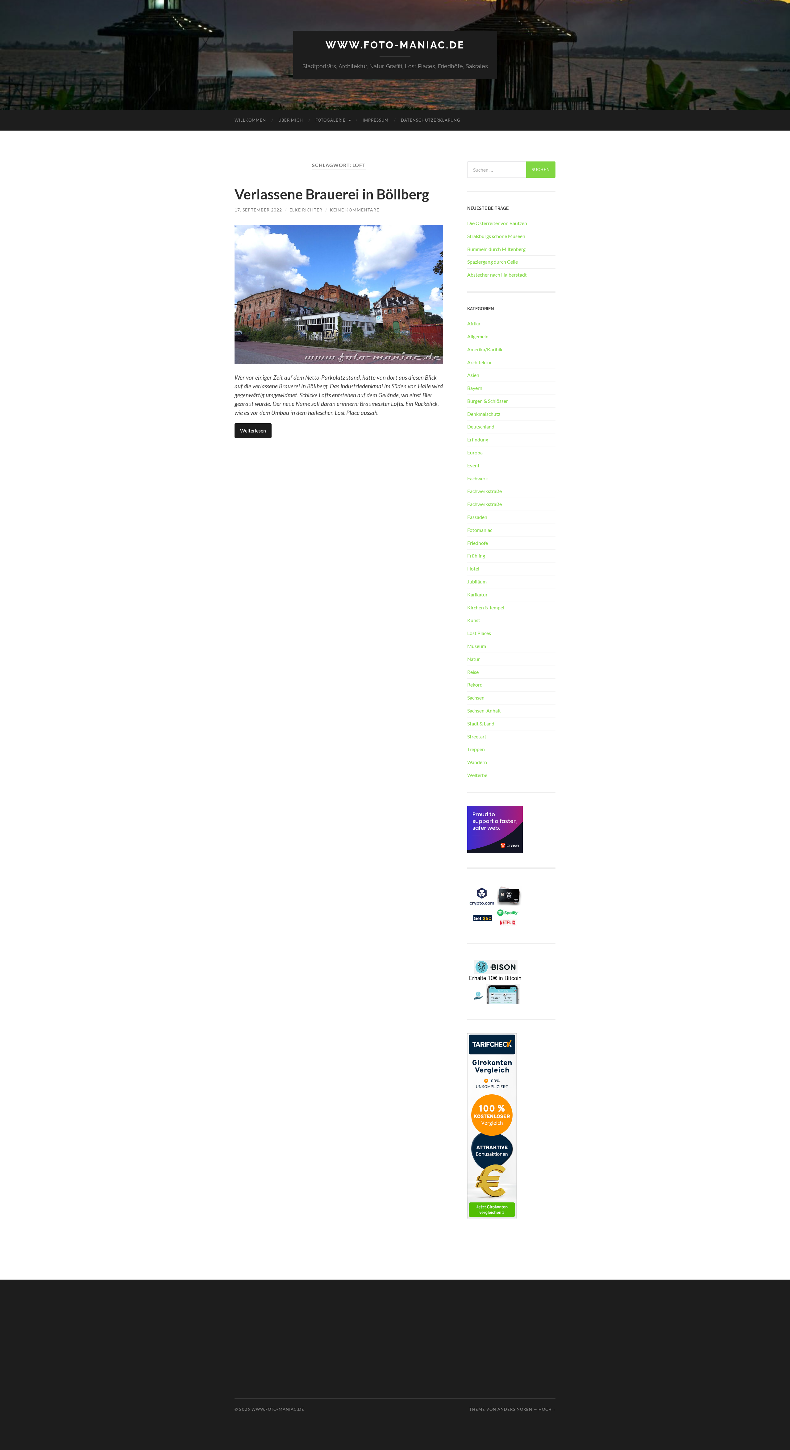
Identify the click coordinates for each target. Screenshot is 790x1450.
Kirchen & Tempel (485, 607)
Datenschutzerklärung (430, 120)
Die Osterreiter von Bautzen (497, 223)
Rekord (475, 684)
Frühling (476, 555)
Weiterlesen (253, 430)
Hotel (473, 568)
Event (473, 465)
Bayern (474, 388)
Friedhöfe (477, 543)
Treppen (476, 749)
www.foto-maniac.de (395, 45)
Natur (473, 659)
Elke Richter (305, 209)
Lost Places (479, 633)
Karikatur (477, 594)
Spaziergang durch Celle (492, 262)
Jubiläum (477, 581)
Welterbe (477, 775)
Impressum (376, 120)
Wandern (477, 762)
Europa (475, 452)
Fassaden (477, 517)
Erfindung (477, 439)
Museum (476, 646)
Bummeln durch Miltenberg (496, 249)
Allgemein (478, 336)
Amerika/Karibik (484, 349)
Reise (473, 672)
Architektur (479, 362)
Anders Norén (514, 1409)
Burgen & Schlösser (487, 401)
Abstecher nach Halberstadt (497, 275)
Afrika (473, 323)
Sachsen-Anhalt (484, 710)
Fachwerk (477, 478)
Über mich (290, 120)
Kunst (473, 620)
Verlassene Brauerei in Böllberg (332, 194)
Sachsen (475, 697)
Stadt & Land (480, 723)
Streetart (476, 736)
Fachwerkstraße (484, 491)
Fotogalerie (330, 120)
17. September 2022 (258, 209)
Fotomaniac (479, 530)
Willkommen (250, 120)
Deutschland (480, 426)
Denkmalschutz (483, 414)
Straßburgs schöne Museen (496, 236)
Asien (473, 375)
